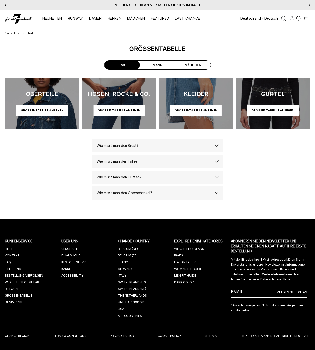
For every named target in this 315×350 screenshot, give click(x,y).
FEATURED (160, 18)
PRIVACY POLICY (122, 336)
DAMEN (95, 18)
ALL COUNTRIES (130, 316)
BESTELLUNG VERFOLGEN (24, 275)
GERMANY (125, 269)
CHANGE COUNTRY (134, 241)
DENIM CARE (14, 302)
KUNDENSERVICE (19, 241)
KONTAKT (12, 255)
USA (121, 309)
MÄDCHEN (136, 18)
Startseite (10, 33)
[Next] (309, 5)
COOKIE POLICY (169, 336)
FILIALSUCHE (70, 255)
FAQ (8, 262)
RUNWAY (75, 18)
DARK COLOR (184, 282)
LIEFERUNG (13, 269)
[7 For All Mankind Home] (18, 19)
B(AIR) (178, 255)
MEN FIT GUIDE (185, 275)
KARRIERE (68, 269)
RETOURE (12, 289)
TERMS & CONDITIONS (69, 336)
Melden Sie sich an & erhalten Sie (158, 5)
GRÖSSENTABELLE (18, 295)
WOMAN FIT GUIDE (188, 269)
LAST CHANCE (187, 18)
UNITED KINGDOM (131, 302)
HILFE (9, 249)
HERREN (114, 18)
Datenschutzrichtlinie (275, 279)
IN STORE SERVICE (74, 262)
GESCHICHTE (71, 249)
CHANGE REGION (17, 336)
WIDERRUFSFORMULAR (22, 282)
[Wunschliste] (298, 18)
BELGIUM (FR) (128, 255)
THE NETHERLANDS (132, 295)
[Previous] (5, 5)
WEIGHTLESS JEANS (189, 249)
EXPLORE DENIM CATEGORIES (199, 241)
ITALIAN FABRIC (185, 262)
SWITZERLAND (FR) (132, 282)
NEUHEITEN (52, 18)
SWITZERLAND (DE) (132, 289)
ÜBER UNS (70, 241)
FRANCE (124, 262)
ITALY (122, 275)
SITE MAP (212, 336)
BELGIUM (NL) (128, 249)
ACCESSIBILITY (72, 275)
